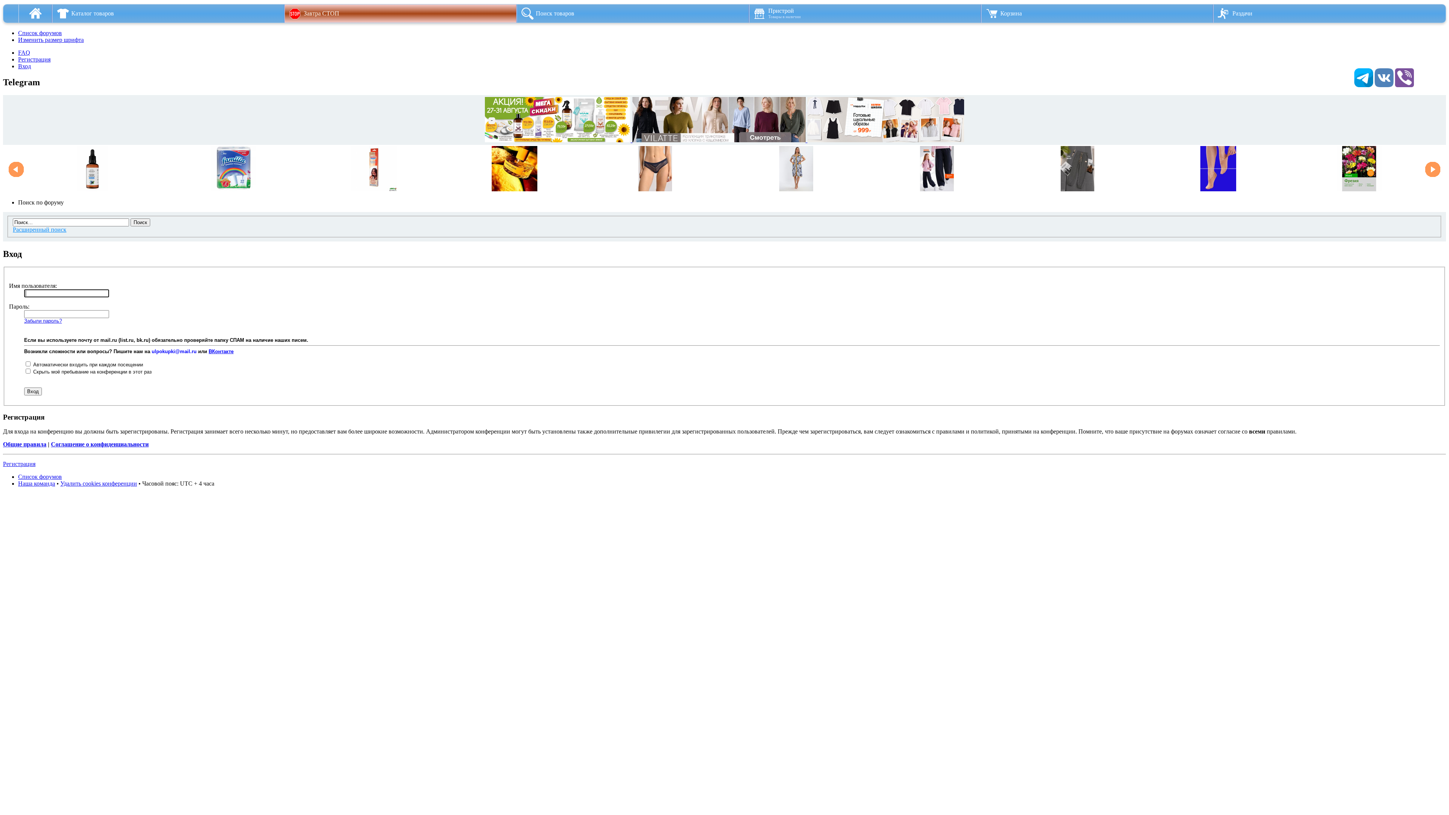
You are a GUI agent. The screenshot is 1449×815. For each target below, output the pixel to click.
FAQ (24, 52)
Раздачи (1242, 13)
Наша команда (36, 483)
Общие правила (24, 444)
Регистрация (34, 59)
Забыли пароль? (43, 321)
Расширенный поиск (39, 229)
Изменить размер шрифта (51, 40)
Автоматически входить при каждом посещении (87, 365)
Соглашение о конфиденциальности (100, 444)
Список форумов (40, 33)
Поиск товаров (555, 13)
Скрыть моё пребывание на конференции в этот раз (92, 372)
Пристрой (784, 13)
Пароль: (19, 306)
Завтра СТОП (321, 13)
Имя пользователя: (33, 286)
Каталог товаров (92, 13)
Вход (24, 66)
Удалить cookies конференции (98, 483)
